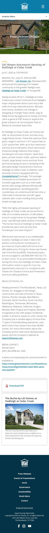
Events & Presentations (24, 478)
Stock (24, 482)
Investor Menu (8, 16)
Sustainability (24, 491)
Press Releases (24, 473)
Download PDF (16, 385)
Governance (24, 487)
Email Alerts (24, 496)
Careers (24, 500)
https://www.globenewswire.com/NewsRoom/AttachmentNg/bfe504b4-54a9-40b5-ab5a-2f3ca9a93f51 (24, 367)
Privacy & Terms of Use (24, 508)
